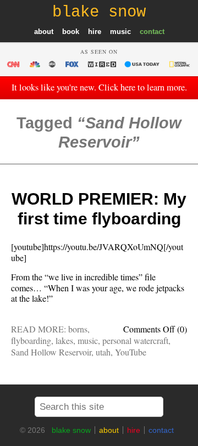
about (43, 31)
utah (103, 352)
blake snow (71, 430)
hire (94, 31)
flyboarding (31, 340)
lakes (64, 340)
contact (152, 31)
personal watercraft (135, 340)
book (70, 31)
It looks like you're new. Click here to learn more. (99, 87)
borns (77, 329)
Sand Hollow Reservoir (51, 352)
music (120, 31)
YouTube (130, 352)
